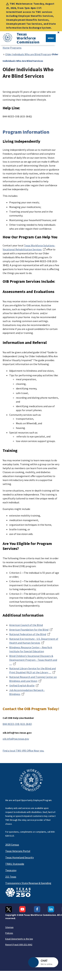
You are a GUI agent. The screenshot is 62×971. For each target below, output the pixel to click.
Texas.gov (10, 870)
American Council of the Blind (26, 625)
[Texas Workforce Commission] (6, 38)
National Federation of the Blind (27, 634)
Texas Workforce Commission (28, 38)
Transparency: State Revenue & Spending (28, 883)
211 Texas (10, 876)
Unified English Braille (22, 685)
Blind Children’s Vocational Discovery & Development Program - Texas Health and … (33, 659)
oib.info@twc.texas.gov (16, 738)
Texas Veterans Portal (17, 851)
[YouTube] (22, 909)
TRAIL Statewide (14, 863)
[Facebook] (37, 909)
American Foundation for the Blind (28, 629)
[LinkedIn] (51, 909)
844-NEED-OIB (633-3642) (17, 724)
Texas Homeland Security (19, 857)
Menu (51, 38)
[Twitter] (8, 909)
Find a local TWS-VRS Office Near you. (23, 750)
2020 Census (12, 844)
